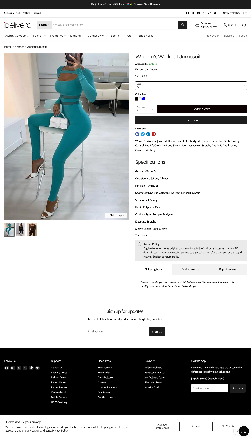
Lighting (75, 35)
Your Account (105, 367)
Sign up (157, 331)
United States (233, 12)
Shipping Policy (59, 372)
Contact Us (57, 367)
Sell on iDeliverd (12, 13)
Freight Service (59, 397)
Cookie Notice (105, 397)
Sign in (232, 24)
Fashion (38, 35)
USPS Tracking (59, 402)
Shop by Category (15, 35)
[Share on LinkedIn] (148, 134)
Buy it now (191, 120)
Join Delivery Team (154, 377)
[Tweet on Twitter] (143, 134)
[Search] (182, 25)
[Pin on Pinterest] (154, 134)
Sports (115, 35)
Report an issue (228, 269)
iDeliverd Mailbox (60, 392)
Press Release (105, 377)
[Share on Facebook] (137, 134)
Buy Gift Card (151, 387)
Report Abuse (58, 382)
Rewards (37, 13)
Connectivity (96, 35)
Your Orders (104, 372)
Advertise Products (154, 372)
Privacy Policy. (60, 430)
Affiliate (26, 13)
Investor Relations (107, 387)
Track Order (211, 35)
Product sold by (191, 269)
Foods (243, 35)
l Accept (195, 426)
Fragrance (57, 35)
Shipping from (153, 269)
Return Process (59, 387)
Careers (102, 382)
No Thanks (228, 426)
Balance (229, 35)
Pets (129, 35)
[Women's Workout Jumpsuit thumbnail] (9, 229)
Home (7, 46)
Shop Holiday (146, 35)
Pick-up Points (58, 377)
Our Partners (105, 392)
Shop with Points (153, 382)
